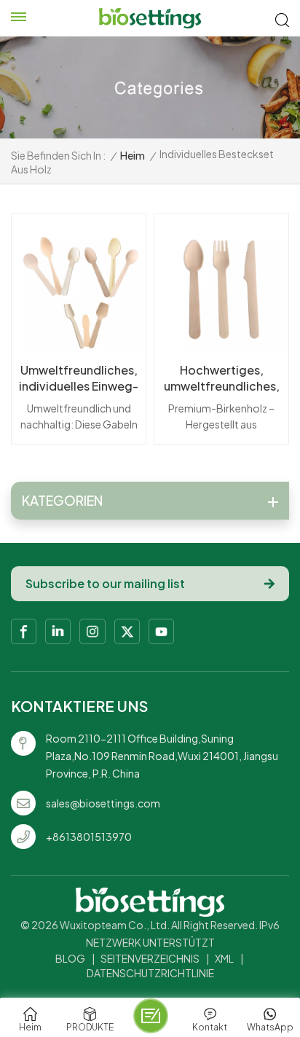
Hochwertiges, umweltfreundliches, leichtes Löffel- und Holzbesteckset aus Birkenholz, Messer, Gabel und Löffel (222, 378)
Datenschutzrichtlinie (150, 972)
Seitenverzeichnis (150, 958)
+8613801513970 (89, 836)
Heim (132, 155)
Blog (70, 958)
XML (224, 958)
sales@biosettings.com (103, 803)
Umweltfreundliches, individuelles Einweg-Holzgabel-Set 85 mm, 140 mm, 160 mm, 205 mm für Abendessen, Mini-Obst (79, 378)
